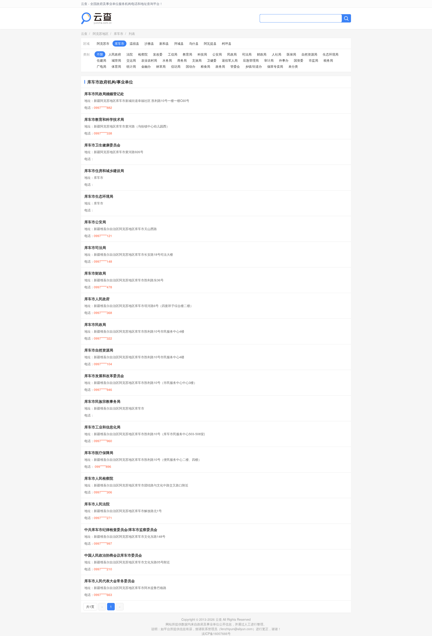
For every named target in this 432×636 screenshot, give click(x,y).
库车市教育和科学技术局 (104, 119)
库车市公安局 (95, 221)
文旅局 (197, 60)
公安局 (217, 54)
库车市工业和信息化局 (102, 427)
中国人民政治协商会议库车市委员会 (113, 555)
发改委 (157, 54)
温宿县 (134, 43)
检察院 (143, 54)
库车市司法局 (95, 247)
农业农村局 (149, 60)
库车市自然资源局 (98, 350)
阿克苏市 (103, 43)
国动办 (190, 66)
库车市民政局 (95, 324)
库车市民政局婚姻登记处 (104, 93)
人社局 (276, 54)
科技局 (202, 54)
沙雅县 (149, 43)
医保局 (291, 54)
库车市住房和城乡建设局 (104, 170)
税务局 (328, 60)
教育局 (187, 54)
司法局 (247, 54)
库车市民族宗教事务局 (102, 401)
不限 (100, 54)
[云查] (96, 18)
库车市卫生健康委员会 (102, 145)
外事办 (283, 60)
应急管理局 (251, 60)
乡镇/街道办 (253, 66)
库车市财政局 (95, 273)
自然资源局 (309, 54)
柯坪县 (226, 43)
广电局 (101, 66)
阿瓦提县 (210, 43)
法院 (129, 54)
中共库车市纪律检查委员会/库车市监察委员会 (120, 529)
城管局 (116, 60)
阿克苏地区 (100, 33)
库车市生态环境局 (98, 196)
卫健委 (211, 60)
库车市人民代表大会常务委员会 (109, 580)
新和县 (164, 43)
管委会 (235, 66)
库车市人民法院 (97, 503)
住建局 (101, 60)
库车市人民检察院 (98, 478)
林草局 (161, 66)
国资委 (298, 60)
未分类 (293, 66)
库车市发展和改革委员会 (104, 375)
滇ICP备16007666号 (216, 633)
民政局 (232, 54)
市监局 (313, 60)
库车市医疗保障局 (98, 452)
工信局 (172, 54)
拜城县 (179, 43)
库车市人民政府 (97, 298)
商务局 (182, 60)
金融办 (146, 66)
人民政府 (114, 54)
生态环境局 (330, 54)
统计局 (131, 66)
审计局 (269, 60)
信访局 (175, 66)
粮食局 (205, 66)
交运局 (131, 60)
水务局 (167, 60)
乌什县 (193, 43)
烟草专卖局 (275, 66)
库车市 (118, 33)
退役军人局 (230, 60)
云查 (84, 33)
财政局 (261, 54)
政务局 (220, 66)
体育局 (116, 66)
